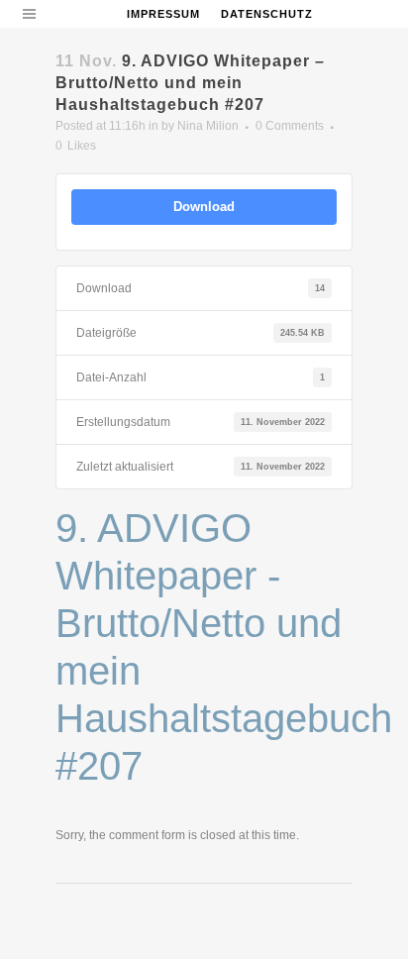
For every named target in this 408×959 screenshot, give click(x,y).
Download (204, 206)
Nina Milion (208, 126)
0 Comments (289, 126)
